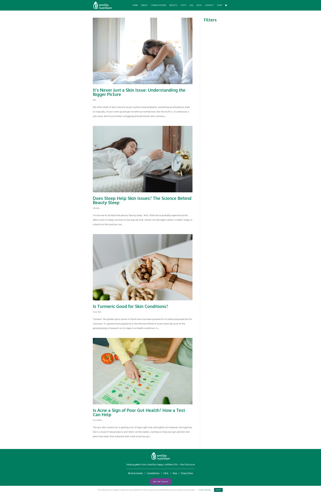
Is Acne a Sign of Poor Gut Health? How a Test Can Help (139, 412)
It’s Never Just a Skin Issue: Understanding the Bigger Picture (139, 92)
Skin (94, 100)
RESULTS (173, 5)
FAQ (191, 5)
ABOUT (144, 5)
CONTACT (209, 5)
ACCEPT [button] (218, 490)
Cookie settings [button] (204, 490)
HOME (135, 5)
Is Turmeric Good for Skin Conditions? (130, 306)
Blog (175, 473)
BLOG (199, 5)
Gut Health (97, 420)
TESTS (183, 5)
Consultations (153, 473)
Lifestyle (96, 208)
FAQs (165, 473)
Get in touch (160, 482)
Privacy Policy (187, 473)
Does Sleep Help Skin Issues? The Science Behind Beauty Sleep (142, 200)
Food (95, 312)
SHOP (219, 5)
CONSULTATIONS (158, 5)
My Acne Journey (135, 473)
